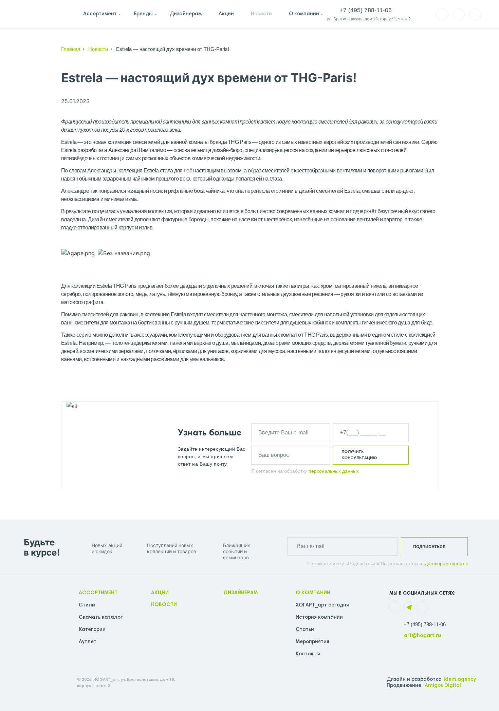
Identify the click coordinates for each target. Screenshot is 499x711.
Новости (261, 14)
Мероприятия (312, 641)
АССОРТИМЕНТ (98, 593)
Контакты (308, 654)
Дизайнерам (186, 14)
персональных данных (334, 471)
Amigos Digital (443, 685)
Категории (92, 629)
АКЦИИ (160, 593)
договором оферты (446, 563)
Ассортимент (100, 14)
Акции (226, 14)
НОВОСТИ (164, 604)
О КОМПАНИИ (313, 593)
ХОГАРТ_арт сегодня (322, 605)
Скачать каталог (101, 617)
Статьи (305, 629)
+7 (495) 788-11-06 (425, 624)
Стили (87, 605)
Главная (70, 49)
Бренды (143, 14)
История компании (319, 617)
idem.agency (460, 679)
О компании (304, 14)
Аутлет (87, 641)
